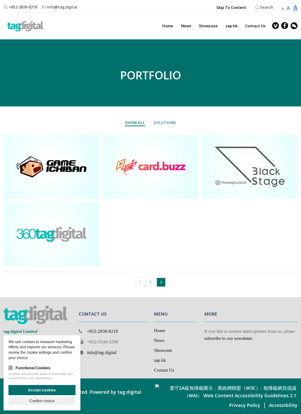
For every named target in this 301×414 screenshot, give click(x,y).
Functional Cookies (33, 368)
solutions (165, 122)
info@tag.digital (101, 352)
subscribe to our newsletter (228, 338)
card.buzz (125, 186)
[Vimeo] (275, 26)
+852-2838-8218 (102, 331)
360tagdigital (32, 253)
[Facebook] (284, 26)
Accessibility (283, 405)
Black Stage (227, 186)
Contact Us (255, 25)
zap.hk (232, 25)
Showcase (208, 25)
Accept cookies (42, 390)
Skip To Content (231, 7)
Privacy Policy (244, 405)
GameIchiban (31, 186)
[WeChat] (294, 26)
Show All (135, 122)
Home (167, 25)
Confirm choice (42, 401)
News (186, 25)
